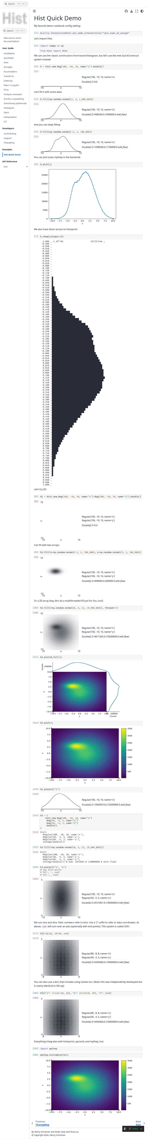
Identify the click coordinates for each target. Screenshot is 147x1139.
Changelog (9, 142)
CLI (5, 121)
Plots (6, 89)
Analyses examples (13, 94)
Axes (6, 62)
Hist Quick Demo (12, 154)
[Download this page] (131, 11)
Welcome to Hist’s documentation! (12, 40)
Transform (9, 76)
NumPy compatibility (14, 99)
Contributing (10, 133)
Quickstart (9, 58)
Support (8, 138)
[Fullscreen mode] (136, 11)
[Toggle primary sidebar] (34, 11)
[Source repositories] (126, 11)
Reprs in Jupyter (11, 85)
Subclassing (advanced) (15, 103)
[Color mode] (142, 11)
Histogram (9, 108)
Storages (8, 67)
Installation (9, 53)
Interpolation (10, 117)
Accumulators (10, 71)
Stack (6, 112)
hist (5, 166)
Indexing (8, 80)
